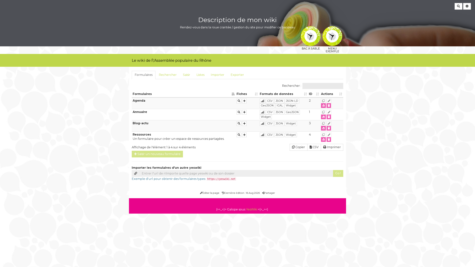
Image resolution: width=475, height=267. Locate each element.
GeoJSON (267, 105)
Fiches (242, 94)
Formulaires (144, 75)
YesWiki (251, 209)
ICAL (280, 105)
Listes (200, 75)
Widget (291, 105)
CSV (270, 101)
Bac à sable (311, 28)
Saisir (186, 75)
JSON (279, 101)
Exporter (237, 75)
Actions (327, 94)
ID (310, 94)
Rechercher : (291, 86)
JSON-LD (292, 101)
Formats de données (276, 94)
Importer (217, 75)
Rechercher (168, 75)
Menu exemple (332, 28)
